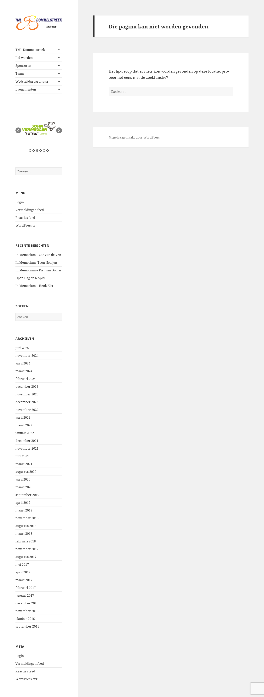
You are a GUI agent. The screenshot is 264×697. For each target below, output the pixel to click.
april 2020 (22, 479)
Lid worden (24, 58)
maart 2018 (23, 533)
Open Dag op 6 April (30, 278)
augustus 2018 (25, 526)
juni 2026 (22, 348)
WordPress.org (26, 225)
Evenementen (25, 89)
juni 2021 (22, 456)
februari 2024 (25, 379)
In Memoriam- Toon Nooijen (36, 262)
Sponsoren (23, 65)
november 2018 (26, 518)
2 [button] (33, 150)
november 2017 (26, 549)
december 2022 (26, 402)
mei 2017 (22, 564)
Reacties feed (25, 218)
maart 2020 (23, 487)
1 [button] (30, 150)
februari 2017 (25, 588)
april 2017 (22, 572)
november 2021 (26, 448)
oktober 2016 (25, 619)
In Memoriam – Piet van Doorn (38, 270)
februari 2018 (25, 541)
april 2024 (22, 363)
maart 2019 (23, 510)
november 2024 (26, 355)
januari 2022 (24, 433)
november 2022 (26, 410)
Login (19, 202)
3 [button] (37, 150)
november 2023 (26, 394)
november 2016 (26, 611)
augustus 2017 (25, 557)
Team (19, 73)
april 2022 (22, 417)
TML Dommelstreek (30, 50)
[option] (38, 128)
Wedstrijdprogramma (31, 81)
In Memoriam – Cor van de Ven (38, 255)
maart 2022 (23, 425)
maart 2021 (23, 464)
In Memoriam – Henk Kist (34, 286)
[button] (18, 130)
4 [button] (40, 150)
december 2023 (26, 386)
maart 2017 (23, 580)
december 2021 (26, 441)
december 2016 (26, 603)
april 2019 (22, 502)
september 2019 (27, 495)
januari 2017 (24, 595)
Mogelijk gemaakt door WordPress (134, 137)
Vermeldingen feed (29, 210)
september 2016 (27, 626)
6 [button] (47, 150)
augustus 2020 (25, 472)
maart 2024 (23, 371)
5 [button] (44, 150)
